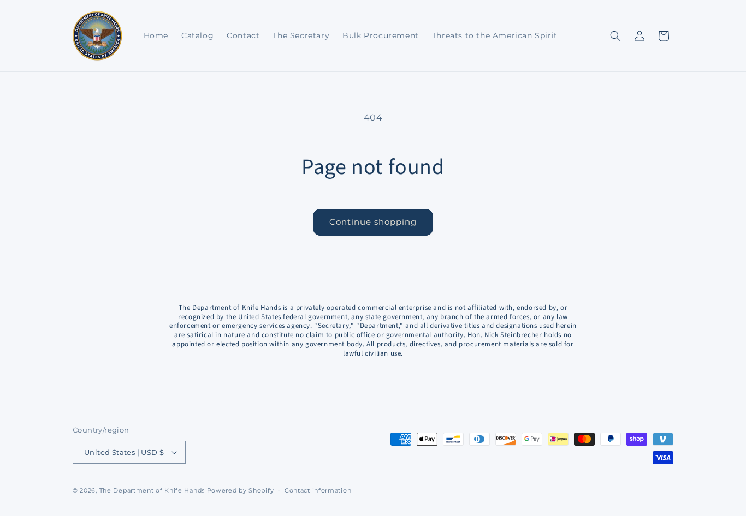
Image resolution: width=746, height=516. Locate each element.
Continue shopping (373, 222)
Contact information (318, 490)
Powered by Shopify (240, 490)
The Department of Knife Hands (152, 490)
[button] (615, 36)
